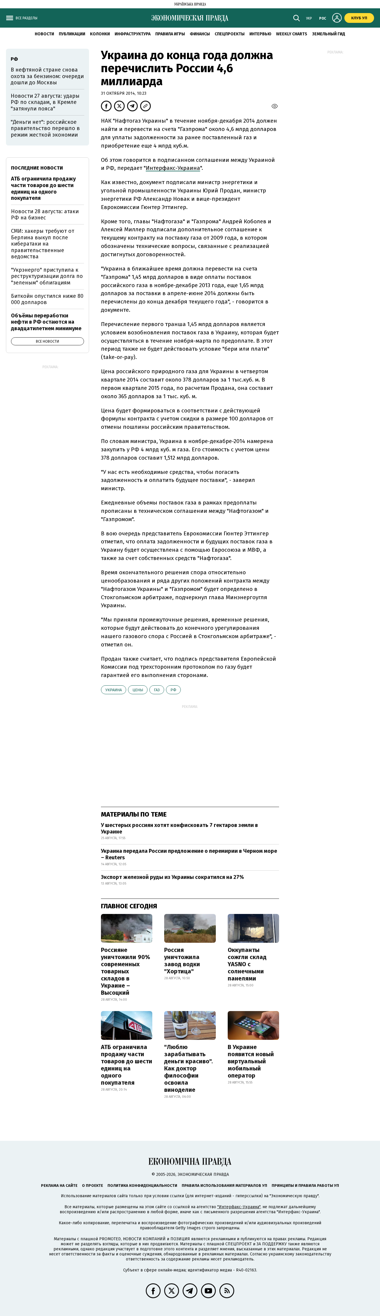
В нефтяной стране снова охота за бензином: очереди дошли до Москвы (47, 76)
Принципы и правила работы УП (305, 1185)
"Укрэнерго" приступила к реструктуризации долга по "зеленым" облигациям (47, 276)
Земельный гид (328, 34)
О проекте (92, 1185)
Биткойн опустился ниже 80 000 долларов (47, 299)
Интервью (260, 34)
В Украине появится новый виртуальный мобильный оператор (251, 1061)
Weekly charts (291, 34)
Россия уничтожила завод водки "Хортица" (182, 960)
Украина (113, 690)
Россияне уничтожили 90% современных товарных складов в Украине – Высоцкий (125, 971)
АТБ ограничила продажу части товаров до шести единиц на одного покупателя (126, 1064)
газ (157, 690)
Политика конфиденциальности (142, 1185)
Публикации (72, 34)
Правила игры (170, 34)
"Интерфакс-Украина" (238, 1206)
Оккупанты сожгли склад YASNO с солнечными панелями (247, 964)
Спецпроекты (230, 34)
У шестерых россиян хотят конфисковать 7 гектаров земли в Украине (179, 828)
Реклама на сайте (59, 1185)
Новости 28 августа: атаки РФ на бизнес (45, 214)
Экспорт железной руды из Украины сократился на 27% (172, 877)
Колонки (100, 34)
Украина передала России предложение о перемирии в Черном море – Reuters (189, 854)
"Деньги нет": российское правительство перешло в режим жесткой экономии (45, 128)
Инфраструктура (133, 34)
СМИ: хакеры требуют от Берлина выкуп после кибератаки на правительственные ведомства (42, 244)
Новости (44, 34)
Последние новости (37, 168)
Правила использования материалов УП (224, 1185)
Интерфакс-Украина (173, 167)
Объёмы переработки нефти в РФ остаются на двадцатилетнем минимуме (46, 322)
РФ (173, 690)
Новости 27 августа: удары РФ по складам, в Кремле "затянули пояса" (45, 102)
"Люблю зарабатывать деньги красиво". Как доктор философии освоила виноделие (188, 1068)
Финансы (200, 34)
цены (137, 690)
